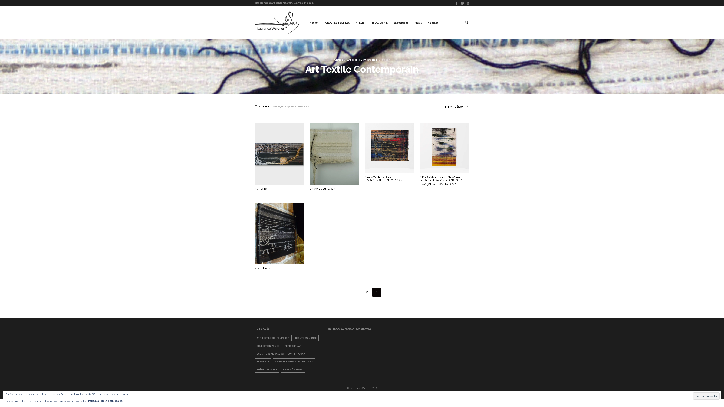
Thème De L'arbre (267, 369)
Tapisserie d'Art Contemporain (294, 361)
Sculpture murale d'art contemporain (281, 354)
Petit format (293, 346)
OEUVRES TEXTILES (337, 22)
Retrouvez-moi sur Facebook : (349, 328)
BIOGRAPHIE (380, 22)
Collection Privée (268, 346)
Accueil (314, 22)
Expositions (401, 22)
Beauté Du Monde (306, 338)
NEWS (418, 22)
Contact (433, 22)
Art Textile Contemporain (362, 60)
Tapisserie (263, 361)
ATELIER (361, 22)
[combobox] (455, 107)
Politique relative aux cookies (106, 401)
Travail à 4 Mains (293, 369)
